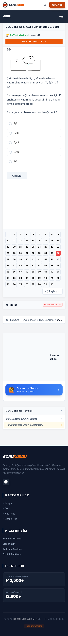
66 (20, 278)
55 (8, 272)
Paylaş (53, 291)
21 (20, 247)
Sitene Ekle (11, 518)
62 (52, 272)
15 (39, 240)
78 (39, 284)
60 (39, 272)
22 (26, 247)
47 (14, 265)
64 (8, 278)
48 (20, 265)
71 (52, 278)
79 (45, 284)
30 (20, 253)
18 (58, 240)
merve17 (35, 35)
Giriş (7, 508)
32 (33, 253)
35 (52, 253)
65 (14, 278)
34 (45, 253)
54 (58, 265)
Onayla (16, 175)
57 (20, 272)
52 (45, 265)
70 (45, 278)
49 (26, 265)
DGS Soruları (29, 319)
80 (52, 284)
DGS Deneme (46, 319)
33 (39, 253)
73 (8, 284)
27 (58, 247)
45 (58, 259)
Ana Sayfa (14, 319)
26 (52, 247)
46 (8, 265)
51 (39, 265)
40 (26, 259)
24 (39, 247)
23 (33, 247)
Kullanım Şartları (12, 549)
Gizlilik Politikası (12, 554)
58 (27, 272)
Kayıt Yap (10, 513)
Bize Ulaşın (9, 543)
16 (45, 240)
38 (14, 259)
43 (45, 259)
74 (14, 284)
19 (8, 247)
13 (27, 240)
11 (14, 240)
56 (14, 272)
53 (52, 265)
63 (58, 272)
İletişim (8, 503)
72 (58, 278)
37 (8, 259)
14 (33, 240)
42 (39, 259)
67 (26, 278)
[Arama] (45, 5)
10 (8, 240)
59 (33, 272)
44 (52, 259)
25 (45, 247)
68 (33, 278)
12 (20, 240)
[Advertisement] (27, 357)
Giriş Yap (57, 4)
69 (39, 278)
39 (20, 259)
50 (33, 265)
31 (27, 253)
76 (26, 284)
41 (33, 259)
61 (45, 272)
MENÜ (7, 16)
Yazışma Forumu (12, 538)
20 (14, 247)
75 (20, 284)
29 (14, 253)
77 (33, 284)
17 (52, 240)
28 (8, 253)
